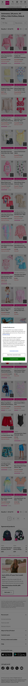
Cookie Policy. (6, 334)
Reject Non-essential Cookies (14, 354)
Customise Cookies (14, 350)
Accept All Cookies (14, 359)
